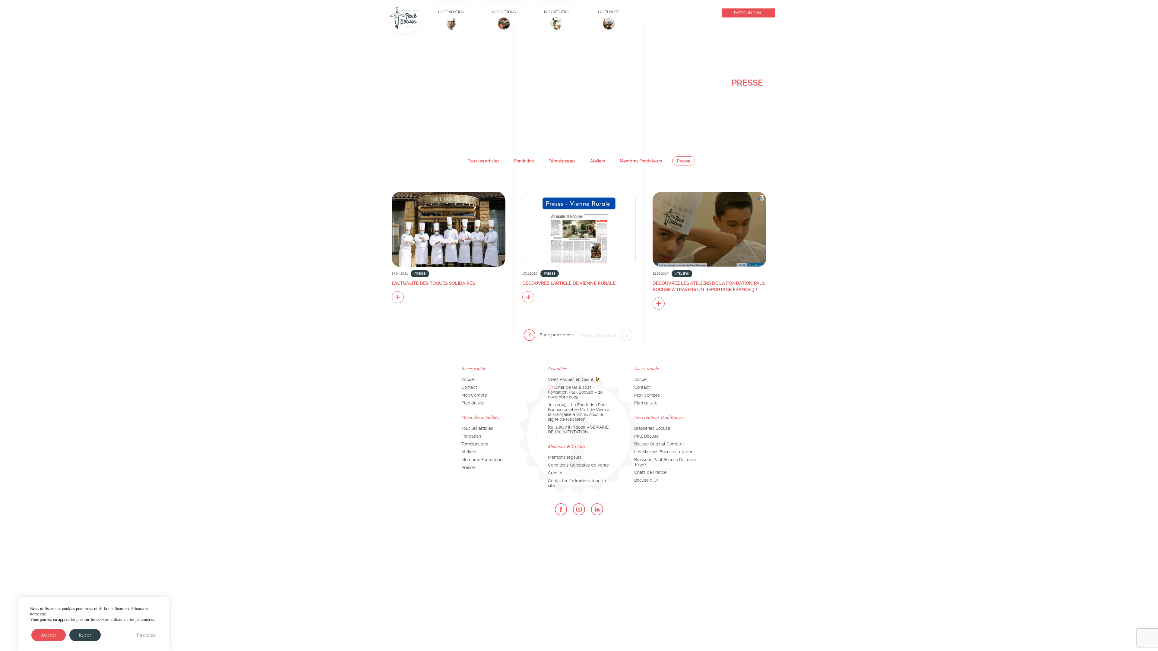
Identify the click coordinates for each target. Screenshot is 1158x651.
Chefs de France (650, 472)
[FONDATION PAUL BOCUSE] (404, 18)
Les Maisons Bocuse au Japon (663, 451)
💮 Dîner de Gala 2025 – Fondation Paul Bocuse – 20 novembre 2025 (575, 392)
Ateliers (597, 161)
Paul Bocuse (646, 436)
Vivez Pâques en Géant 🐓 (574, 379)
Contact (469, 387)
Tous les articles (483, 161)
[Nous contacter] (672, 14)
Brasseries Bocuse (652, 428)
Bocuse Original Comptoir (659, 444)
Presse (683, 161)
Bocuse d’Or (646, 480)
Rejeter (85, 635)
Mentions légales (564, 457)
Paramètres (146, 635)
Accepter (48, 635)
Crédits (555, 472)
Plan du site (473, 403)
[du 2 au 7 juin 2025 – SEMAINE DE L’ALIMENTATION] (578, 429)
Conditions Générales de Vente (578, 465)
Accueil (468, 379)
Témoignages (562, 161)
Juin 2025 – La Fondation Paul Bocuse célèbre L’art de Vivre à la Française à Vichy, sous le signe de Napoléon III (578, 412)
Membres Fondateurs (641, 161)
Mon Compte (474, 395)
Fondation (524, 161)
